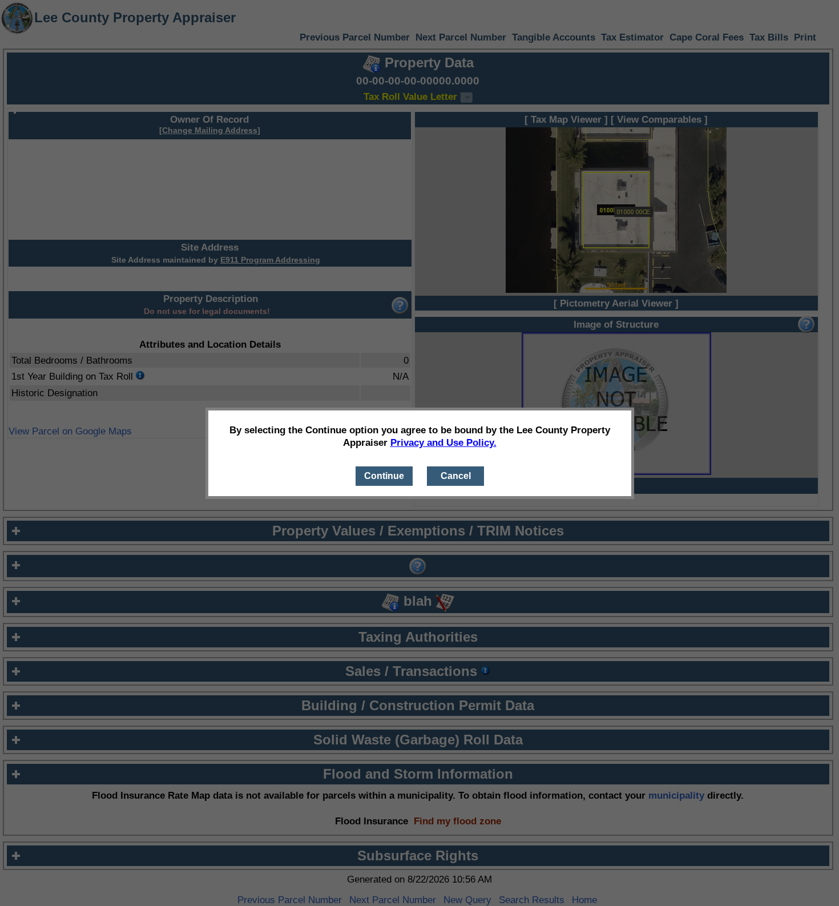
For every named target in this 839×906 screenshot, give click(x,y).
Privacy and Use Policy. (443, 442)
